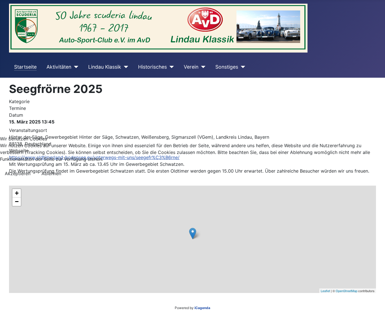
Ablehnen (51, 173)
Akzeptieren (17, 173)
